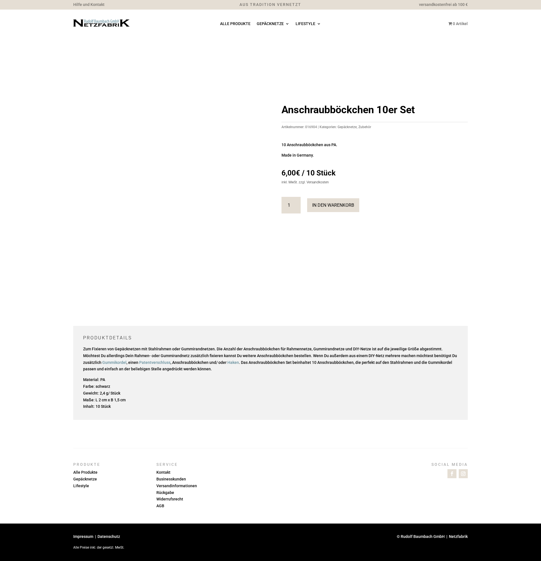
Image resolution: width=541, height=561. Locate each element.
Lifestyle (305, 24)
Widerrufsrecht (169, 499)
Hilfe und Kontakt (89, 4)
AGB (160, 506)
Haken (233, 362)
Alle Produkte (235, 24)
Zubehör (364, 127)
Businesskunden (171, 479)
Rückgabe (165, 492)
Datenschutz (108, 536)
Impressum (83, 536)
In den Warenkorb (333, 205)
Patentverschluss (154, 362)
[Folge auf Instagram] (463, 473)
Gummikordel (114, 362)
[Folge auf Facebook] (451, 473)
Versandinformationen (176, 486)
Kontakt (163, 472)
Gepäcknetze (270, 24)
